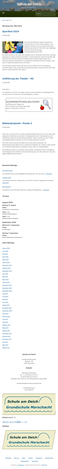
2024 (7, 20)
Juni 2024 (5, 296)
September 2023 (7, 310)
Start (3, 20)
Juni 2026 (5, 251)
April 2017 (5, 342)
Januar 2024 (6, 305)
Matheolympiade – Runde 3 (17, 123)
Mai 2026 (5, 254)
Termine (30, 458)
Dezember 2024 (7, 285)
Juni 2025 (5, 274)
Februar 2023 (6, 316)
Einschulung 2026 (7, 170)
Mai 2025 (5, 276)
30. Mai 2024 (6, 35)
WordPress (21, 465)
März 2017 (5, 345)
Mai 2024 (5, 299)
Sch (19, 421)
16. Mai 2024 (6, 127)
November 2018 (6, 333)
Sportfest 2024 (10, 31)
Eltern (23, 458)
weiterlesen (49, 174)
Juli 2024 (5, 293)
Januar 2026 (6, 262)
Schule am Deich (29, 4)
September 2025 (7, 271)
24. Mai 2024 (6, 82)
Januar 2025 (6, 282)
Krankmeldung (25, 461)
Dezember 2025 (7, 265)
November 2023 (7, 308)
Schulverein (39, 458)
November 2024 (7, 288)
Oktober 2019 (6, 325)
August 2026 (6, 248)
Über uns (16, 458)
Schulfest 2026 (6, 177)
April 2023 (5, 313)
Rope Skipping (6, 186)
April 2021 (5, 322)
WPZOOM (44, 465)
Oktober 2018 (6, 336)
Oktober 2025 (6, 268)
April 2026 (5, 256)
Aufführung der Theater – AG (18, 78)
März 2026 (5, 259)
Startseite (8, 458)
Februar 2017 (6, 347)
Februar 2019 (6, 330)
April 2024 (5, 302)
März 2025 (5, 279)
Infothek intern (49, 458)
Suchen (53, 13)
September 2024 (7, 291)
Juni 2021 (5, 319)
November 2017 (6, 339)
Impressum (35, 461)
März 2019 (5, 328)
